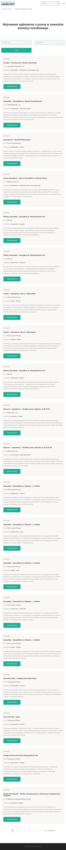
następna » (52, 830)
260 (45, 830)
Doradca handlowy (6, 9)
